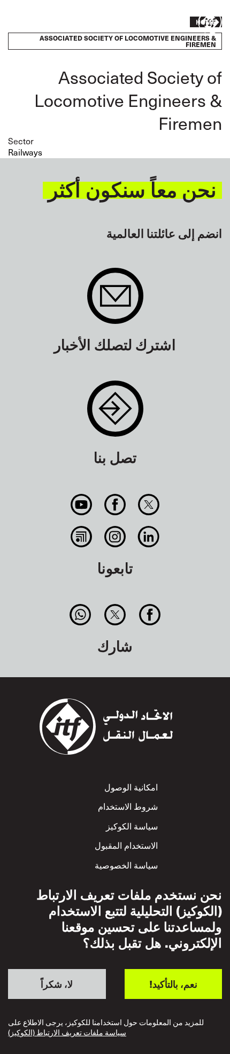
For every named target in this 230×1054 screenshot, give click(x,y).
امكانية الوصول (131, 787)
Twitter (148, 504)
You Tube (81, 504)
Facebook (114, 504)
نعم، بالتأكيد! (173, 983)
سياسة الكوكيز (132, 826)
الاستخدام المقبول (126, 845)
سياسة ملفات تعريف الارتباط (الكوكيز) (67, 1032)
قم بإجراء (39, 23)
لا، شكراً (57, 983)
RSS (81, 536)
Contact (115, 414)
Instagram (114, 536)
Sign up (115, 301)
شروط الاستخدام (128, 806)
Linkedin (148, 536)
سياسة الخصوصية (126, 865)
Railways (25, 152)
